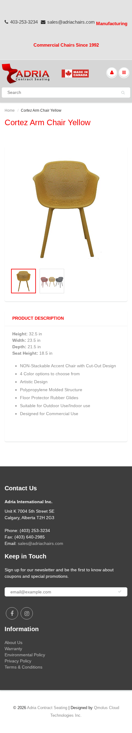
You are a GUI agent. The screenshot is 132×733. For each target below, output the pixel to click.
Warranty (13, 648)
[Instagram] (27, 613)
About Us (13, 642)
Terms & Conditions (23, 667)
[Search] (123, 93)
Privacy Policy (18, 660)
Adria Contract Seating (47, 707)
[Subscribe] (120, 591)
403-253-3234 (24, 22)
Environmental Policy (25, 654)
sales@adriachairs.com (71, 22)
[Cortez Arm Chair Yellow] (66, 208)
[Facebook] (12, 613)
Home (10, 110)
